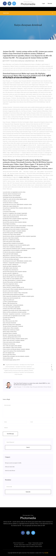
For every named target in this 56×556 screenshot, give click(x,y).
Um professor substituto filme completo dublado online (17, 208)
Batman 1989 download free (10, 303)
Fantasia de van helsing (9, 344)
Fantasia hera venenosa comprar (11, 330)
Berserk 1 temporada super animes (12, 335)
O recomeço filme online (9, 211)
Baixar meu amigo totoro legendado (12, 324)
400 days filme (6, 319)
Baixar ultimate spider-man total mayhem (13, 277)
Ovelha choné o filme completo (11, 328)
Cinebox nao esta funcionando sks (11, 298)
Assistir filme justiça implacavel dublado (13, 294)
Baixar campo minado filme (10, 331)
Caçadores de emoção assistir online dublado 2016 (16, 310)
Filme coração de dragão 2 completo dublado (14, 231)
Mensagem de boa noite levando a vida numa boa (15, 229)
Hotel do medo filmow (10, 470)
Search (28, 447)
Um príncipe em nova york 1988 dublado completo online (17, 204)
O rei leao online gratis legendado (11, 307)
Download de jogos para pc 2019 (11, 360)
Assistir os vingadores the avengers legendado (15, 213)
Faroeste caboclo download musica (12, 194)
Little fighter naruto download (10, 268)
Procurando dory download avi (10, 269)
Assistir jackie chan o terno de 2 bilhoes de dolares (28, 544)
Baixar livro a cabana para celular (11, 239)
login (43, 3)
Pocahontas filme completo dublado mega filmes (15, 218)
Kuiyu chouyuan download (9, 322)
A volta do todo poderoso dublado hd (12, 252)
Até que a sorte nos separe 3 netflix (13, 463)
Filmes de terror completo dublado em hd (13, 287)
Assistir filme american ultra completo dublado (15, 222)
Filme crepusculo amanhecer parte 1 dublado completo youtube (19, 248)
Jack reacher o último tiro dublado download (14, 227)
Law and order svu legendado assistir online (14, 192)
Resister (50, 3)
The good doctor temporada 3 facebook (13, 326)
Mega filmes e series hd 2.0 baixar (11, 255)
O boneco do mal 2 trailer (9, 201)
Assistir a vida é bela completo (11, 238)
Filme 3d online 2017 (18, 543)
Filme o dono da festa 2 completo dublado (13, 340)
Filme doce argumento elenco (10, 284)
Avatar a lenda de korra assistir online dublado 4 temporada (18, 225)
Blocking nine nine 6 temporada (11, 220)
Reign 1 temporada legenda (35, 543)
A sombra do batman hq (9, 317)
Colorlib (46, 552)
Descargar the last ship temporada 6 (12, 197)
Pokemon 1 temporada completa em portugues (15, 262)
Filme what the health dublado (10, 254)
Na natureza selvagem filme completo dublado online (28, 546)
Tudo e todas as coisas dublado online (12, 278)
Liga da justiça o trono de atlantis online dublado (15, 250)
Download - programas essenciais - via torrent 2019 (16, 314)
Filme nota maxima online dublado (11, 241)
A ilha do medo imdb (9, 466)
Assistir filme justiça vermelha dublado (13, 232)
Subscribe (28, 491)
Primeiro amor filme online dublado (12, 234)
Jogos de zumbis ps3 (8, 300)
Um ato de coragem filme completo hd (12, 275)
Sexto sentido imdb (8, 358)
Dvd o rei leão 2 (7, 209)
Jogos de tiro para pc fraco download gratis (14, 351)
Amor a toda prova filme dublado (11, 285)
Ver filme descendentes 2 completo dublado (14, 280)
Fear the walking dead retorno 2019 (12, 337)
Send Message (10, 433)
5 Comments (41, 60)
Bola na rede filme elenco (9, 354)
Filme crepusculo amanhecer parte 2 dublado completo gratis (18, 296)
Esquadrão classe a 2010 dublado (11, 195)
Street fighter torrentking (9, 224)
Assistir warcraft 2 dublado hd (10, 264)
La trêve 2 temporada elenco (10, 301)
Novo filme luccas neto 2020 (10, 321)
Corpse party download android (11, 217)
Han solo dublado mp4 (8, 352)
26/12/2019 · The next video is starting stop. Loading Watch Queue (19, 60)
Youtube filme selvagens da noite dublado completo (16, 356)
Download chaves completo (10, 333)
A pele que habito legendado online (12, 266)
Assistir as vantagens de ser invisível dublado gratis (16, 245)
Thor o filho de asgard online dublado (12, 345)
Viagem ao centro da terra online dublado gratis (15, 199)
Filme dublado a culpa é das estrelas (12, 347)
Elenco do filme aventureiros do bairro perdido (14, 312)
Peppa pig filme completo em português (13, 243)
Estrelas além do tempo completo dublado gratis (15, 338)
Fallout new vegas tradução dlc (11, 206)
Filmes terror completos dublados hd (12, 247)
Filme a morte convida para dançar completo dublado (16, 349)
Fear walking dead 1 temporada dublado (13, 305)
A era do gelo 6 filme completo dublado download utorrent (17, 289)
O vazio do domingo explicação (11, 259)
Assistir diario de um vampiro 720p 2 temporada (15, 292)
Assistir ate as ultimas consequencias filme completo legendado (19, 236)
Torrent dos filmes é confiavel (10, 202)
